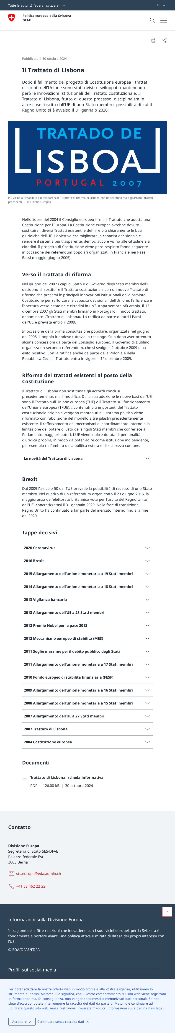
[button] (167, 912)
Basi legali (156, 1008)
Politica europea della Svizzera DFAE (47, 17)
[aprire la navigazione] (163, 20)
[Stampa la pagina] (153, 40)
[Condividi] (164, 40)
